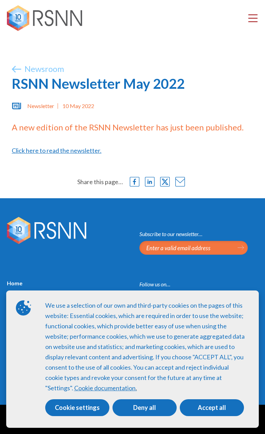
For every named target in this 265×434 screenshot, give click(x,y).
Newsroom (43, 69)
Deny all (144, 407)
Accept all (212, 407)
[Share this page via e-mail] (180, 181)
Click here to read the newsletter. (56, 150)
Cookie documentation (105, 388)
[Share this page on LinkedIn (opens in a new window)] (149, 181)
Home (14, 283)
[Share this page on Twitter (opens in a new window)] (165, 181)
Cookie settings (77, 407)
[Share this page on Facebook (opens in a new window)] (134, 181)
